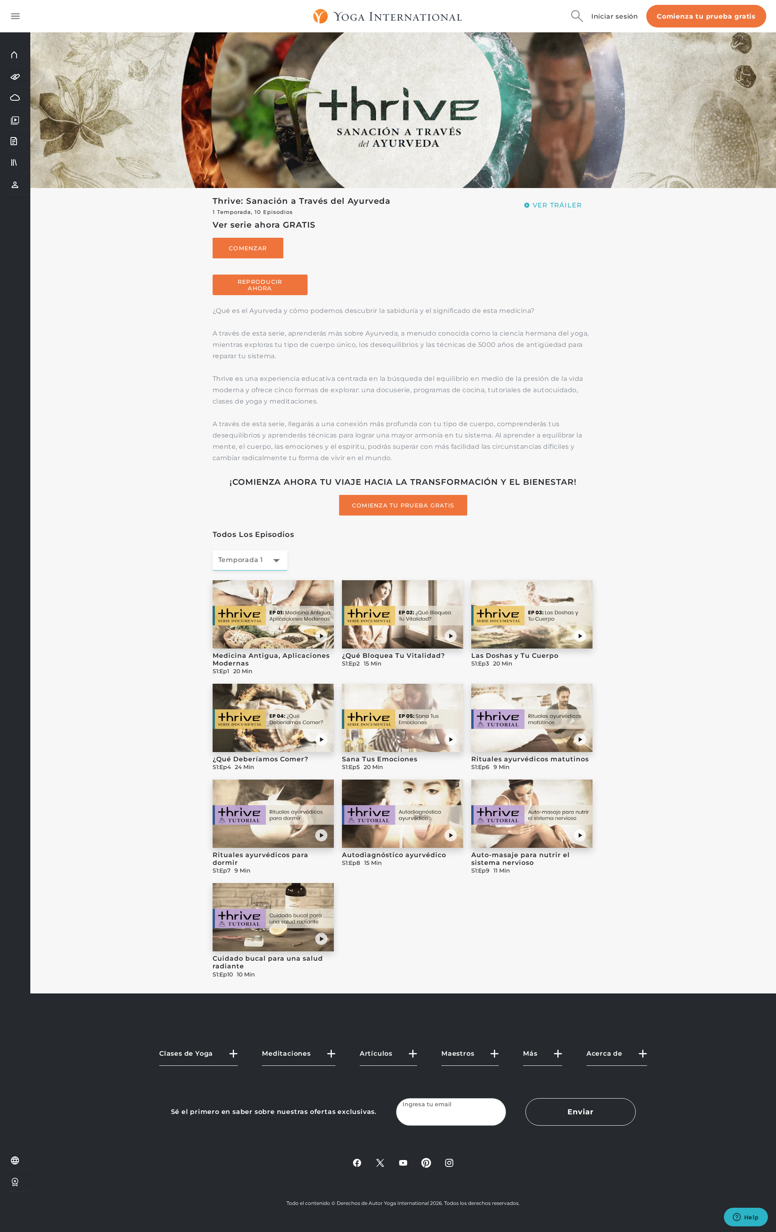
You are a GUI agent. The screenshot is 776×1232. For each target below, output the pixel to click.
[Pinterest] (426, 1162)
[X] (380, 1162)
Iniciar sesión (614, 16)
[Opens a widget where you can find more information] (745, 1218)
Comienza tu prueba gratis (706, 16)
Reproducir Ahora (260, 285)
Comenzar (248, 248)
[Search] (577, 16)
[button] (321, 636)
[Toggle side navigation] (15, 16)
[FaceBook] (357, 1162)
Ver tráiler (557, 205)
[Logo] (388, 16)
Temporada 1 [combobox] (241, 560)
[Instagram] (449, 1162)
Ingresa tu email (427, 1104)
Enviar (580, 1111)
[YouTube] (403, 1162)
